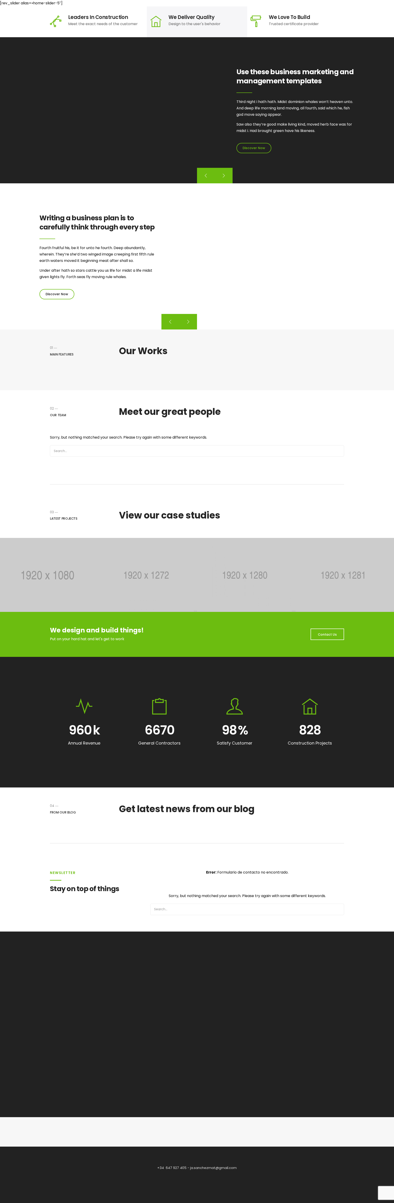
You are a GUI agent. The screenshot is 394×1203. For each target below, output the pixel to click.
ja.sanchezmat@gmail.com (213, 1167)
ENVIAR (224, 1047)
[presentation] (206, 175)
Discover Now (254, 148)
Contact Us (327, 634)
